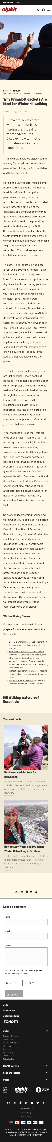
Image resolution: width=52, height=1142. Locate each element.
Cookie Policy (26, 1117)
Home (5, 91)
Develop (16, 91)
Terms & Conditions (26, 1108)
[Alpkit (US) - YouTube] (31, 1102)
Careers (6, 1049)
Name (7, 916)
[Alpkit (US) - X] (26, 1102)
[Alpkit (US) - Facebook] (8, 1102)
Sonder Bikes (9, 1010)
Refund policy (8, 1059)
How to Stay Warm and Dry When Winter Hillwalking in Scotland (24, 849)
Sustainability (8, 1039)
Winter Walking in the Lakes (21, 680)
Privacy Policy (26, 1113)
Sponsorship (8, 1052)
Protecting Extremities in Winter (23, 670)
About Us (7, 1046)
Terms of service (9, 1056)
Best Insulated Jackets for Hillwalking (20, 775)
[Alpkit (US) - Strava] (43, 1102)
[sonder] (8, 2)
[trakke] (17, 2)
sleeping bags (25, 466)
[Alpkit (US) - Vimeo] (37, 1102)
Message (9, 945)
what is (8, 983)
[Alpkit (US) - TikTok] (20, 1102)
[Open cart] (43, 10)
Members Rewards (10, 1036)
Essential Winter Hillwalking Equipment (26, 641)
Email (7, 931)
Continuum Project (10, 1042)
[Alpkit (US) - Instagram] (14, 1102)
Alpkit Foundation (11, 1016)
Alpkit (6, 1005)
